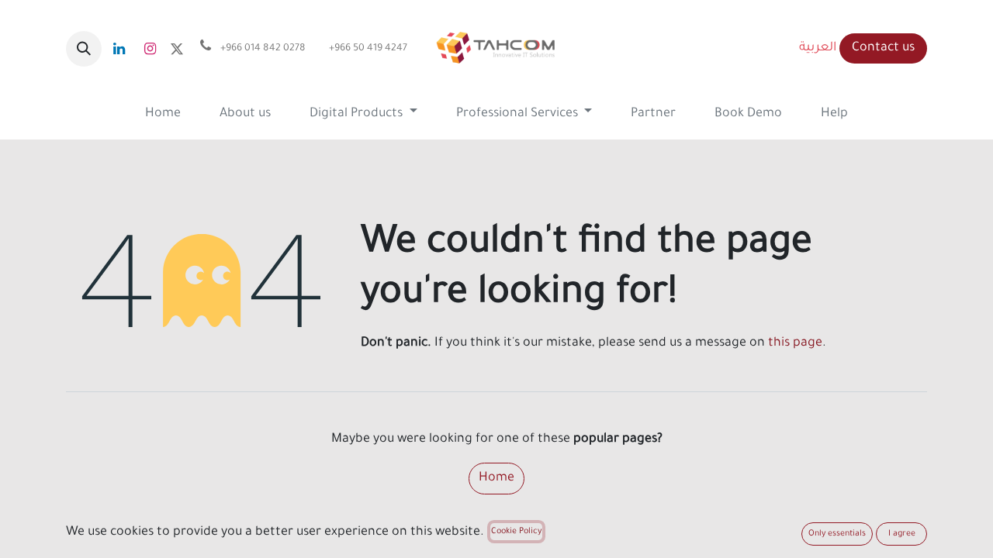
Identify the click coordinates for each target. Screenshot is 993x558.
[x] (177, 49)
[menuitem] (163, 114)
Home (496, 478)
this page (795, 343)
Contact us (883, 48)
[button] (84, 49)
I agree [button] (901, 534)
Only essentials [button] (837, 534)
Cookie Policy (516, 531)
